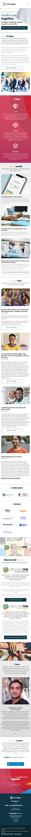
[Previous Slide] (4, 691)
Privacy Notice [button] (18, 834)
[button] (15, 297)
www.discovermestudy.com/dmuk (10, 478)
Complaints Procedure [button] (7, 834)
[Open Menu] (27, 4)
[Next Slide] (27, 691)
